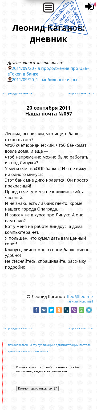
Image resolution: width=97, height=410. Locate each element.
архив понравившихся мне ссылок (28, 351)
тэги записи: (76, 301)
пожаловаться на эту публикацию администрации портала (49, 345)
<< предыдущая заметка (17, 93)
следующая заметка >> (80, 93)
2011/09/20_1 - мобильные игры (44, 79)
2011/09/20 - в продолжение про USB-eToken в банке (48, 71)
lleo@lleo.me (80, 296)
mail (90, 301)
